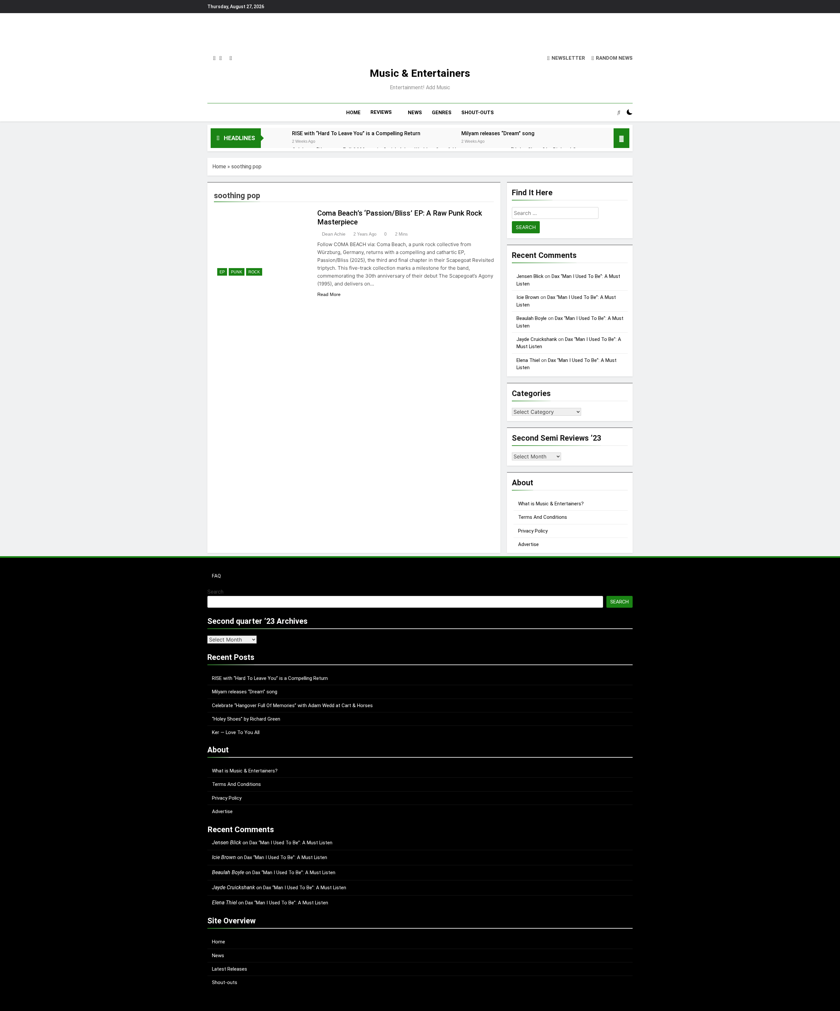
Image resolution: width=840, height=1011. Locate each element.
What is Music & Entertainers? (551, 504)
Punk (236, 272)
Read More (329, 294)
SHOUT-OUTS (477, 113)
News (218, 955)
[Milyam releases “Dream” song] (442, 142)
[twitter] (221, 58)
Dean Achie (334, 234)
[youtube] (231, 58)
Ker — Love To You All (236, 732)
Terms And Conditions (542, 517)
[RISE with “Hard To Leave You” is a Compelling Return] (273, 142)
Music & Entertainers (420, 73)
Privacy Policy (533, 531)
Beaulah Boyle (531, 318)
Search (215, 592)
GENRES (442, 113)
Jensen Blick (529, 276)
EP (222, 272)
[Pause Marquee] (621, 138)
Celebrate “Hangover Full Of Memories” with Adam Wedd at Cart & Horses (292, 705)
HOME (353, 113)
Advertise (528, 544)
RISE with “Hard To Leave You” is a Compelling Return (356, 133)
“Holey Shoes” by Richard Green (246, 719)
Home (219, 166)
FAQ (216, 576)
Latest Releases (229, 969)
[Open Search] (619, 112)
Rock (254, 272)
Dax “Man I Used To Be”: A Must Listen (290, 843)
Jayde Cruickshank (536, 339)
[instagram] (214, 58)
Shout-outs (224, 982)
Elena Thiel (528, 360)
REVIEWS (381, 112)
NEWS (415, 113)
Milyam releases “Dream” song (498, 133)
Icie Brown (527, 297)
